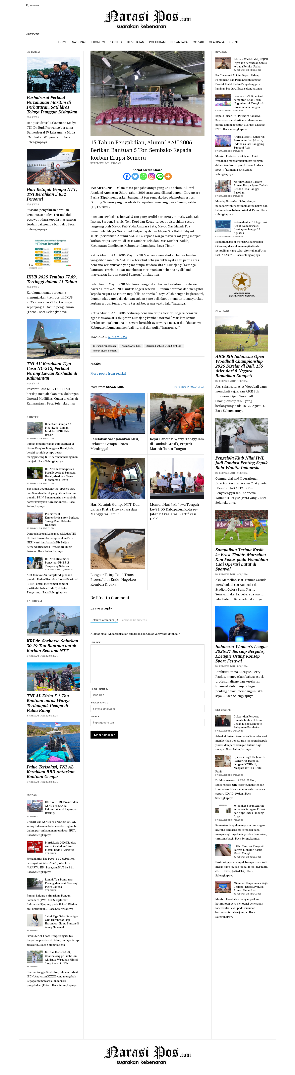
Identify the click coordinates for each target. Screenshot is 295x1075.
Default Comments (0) (104, 620)
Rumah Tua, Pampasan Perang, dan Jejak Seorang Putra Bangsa (61, 883)
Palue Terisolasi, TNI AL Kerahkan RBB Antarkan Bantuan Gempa (50, 771)
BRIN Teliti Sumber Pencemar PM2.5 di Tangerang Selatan (57, 562)
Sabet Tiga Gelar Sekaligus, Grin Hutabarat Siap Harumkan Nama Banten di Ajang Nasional (62, 921)
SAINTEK (116, 42)
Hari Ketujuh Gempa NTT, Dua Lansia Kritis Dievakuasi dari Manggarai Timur (115, 509)
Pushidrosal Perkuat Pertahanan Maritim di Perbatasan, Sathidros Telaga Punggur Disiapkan (52, 104)
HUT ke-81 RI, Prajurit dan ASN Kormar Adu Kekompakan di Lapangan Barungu (61, 807)
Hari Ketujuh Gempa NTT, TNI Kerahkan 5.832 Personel (52, 194)
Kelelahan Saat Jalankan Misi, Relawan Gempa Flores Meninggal (115, 443)
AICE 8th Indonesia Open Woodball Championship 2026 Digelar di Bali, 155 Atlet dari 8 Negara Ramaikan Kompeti (239, 366)
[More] (168, 176)
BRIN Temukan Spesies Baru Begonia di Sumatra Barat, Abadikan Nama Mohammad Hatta (60, 474)
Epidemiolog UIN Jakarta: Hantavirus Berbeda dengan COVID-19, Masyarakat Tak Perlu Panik (240, 764)
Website (95, 716)
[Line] (160, 176)
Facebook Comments (134, 620)
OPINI (233, 42)
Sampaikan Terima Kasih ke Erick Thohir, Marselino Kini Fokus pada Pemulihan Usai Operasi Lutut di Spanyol (241, 559)
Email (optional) (99, 702)
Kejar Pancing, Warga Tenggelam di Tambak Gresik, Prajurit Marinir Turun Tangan (177, 443)
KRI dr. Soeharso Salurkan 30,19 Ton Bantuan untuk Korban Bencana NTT (52, 645)
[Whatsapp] (143, 176)
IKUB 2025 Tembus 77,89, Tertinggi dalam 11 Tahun (52, 279)
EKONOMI (98, 42)
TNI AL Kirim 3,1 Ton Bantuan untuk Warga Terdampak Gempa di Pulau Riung (48, 703)
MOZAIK (198, 42)
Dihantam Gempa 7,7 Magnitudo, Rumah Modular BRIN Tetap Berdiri (58, 429)
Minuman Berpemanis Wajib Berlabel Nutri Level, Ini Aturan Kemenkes (251, 886)
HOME (62, 42)
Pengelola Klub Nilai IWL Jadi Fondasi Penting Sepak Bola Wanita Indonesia (241, 462)
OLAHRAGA (217, 42)
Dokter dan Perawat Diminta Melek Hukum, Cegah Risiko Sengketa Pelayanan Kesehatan (248, 722)
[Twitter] (135, 176)
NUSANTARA (179, 42)
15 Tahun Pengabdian (104, 345)
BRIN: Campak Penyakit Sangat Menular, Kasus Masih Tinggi (249, 849)
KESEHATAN (135, 42)
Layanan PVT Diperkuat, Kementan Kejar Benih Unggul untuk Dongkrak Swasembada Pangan (249, 101)
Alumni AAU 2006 (131, 345)
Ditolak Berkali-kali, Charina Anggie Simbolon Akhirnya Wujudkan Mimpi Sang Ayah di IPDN (61, 958)
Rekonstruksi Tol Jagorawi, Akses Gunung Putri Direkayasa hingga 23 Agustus (250, 227)
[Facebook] (127, 176)
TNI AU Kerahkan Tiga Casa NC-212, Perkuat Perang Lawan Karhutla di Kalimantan (52, 370)
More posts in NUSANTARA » (189, 386)
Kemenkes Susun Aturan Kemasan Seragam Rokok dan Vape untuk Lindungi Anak (249, 811)
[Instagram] (151, 176)
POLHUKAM (157, 42)
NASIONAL (79, 42)
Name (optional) (100, 688)
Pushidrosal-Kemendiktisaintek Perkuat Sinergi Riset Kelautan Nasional (62, 519)
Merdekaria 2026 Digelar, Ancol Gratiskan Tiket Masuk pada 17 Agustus (60, 846)
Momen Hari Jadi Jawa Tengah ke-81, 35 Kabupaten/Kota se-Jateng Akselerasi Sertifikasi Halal (174, 511)
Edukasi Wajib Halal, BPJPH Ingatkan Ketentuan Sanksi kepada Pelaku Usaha (251, 62)
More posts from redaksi (108, 373)
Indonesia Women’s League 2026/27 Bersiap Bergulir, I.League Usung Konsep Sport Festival (241, 653)
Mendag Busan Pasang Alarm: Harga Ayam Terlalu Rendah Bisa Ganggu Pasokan (251, 187)
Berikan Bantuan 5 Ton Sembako (163, 345)
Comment (96, 641)
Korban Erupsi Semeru (105, 350)
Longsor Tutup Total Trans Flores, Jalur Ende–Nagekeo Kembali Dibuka (113, 579)
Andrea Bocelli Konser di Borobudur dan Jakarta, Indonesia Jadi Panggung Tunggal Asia (249, 142)
